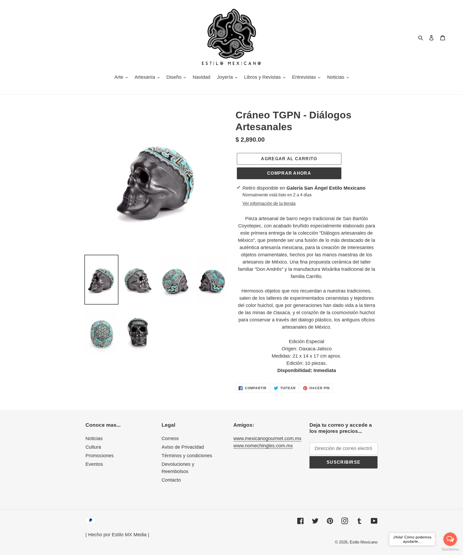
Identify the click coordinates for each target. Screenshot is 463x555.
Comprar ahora (289, 173)
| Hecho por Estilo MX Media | (117, 534)
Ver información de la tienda (269, 203)
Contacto (171, 480)
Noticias (94, 438)
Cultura (93, 447)
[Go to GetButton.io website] (450, 549)
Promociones (99, 455)
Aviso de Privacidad (183, 447)
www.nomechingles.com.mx (263, 445)
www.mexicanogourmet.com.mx (267, 438)
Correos (170, 438)
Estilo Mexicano (364, 542)
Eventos (94, 464)
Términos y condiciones (187, 455)
